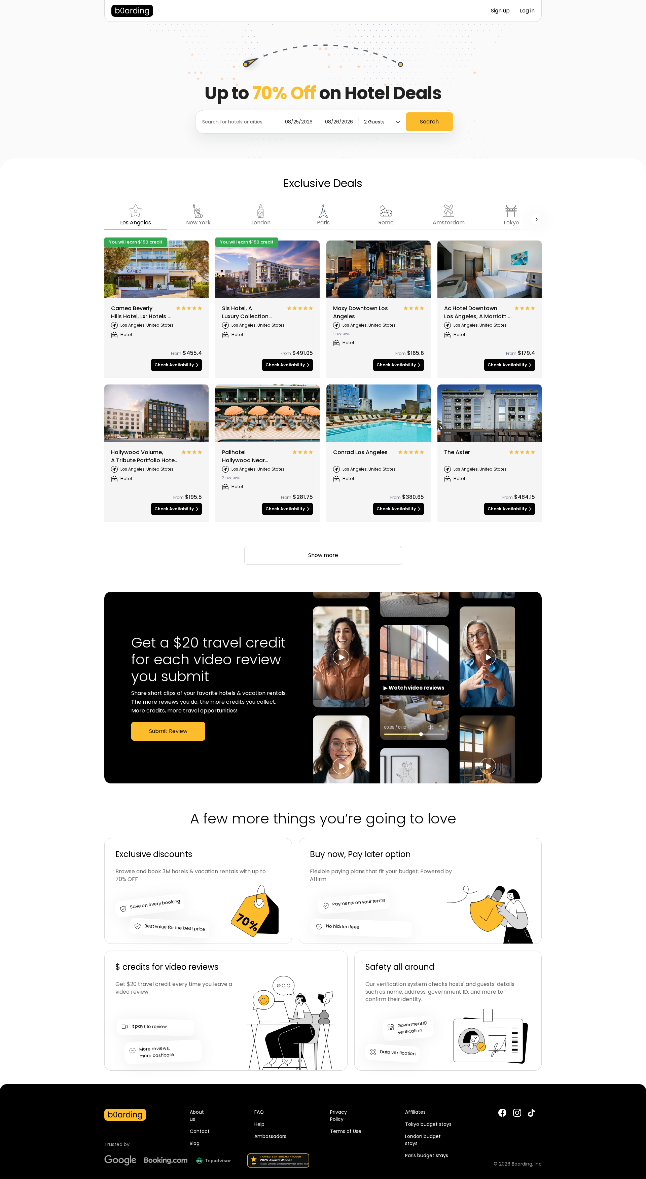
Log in (527, 10)
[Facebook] (502, 1113)
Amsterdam (449, 222)
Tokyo (511, 222)
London (261, 222)
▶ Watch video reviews (414, 687)
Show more (323, 555)
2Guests (374, 121)
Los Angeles (135, 222)
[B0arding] (132, 11)
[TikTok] (531, 1115)
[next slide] (536, 219)
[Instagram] (517, 1113)
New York (198, 222)
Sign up (500, 10)
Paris (323, 222)
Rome (386, 222)
